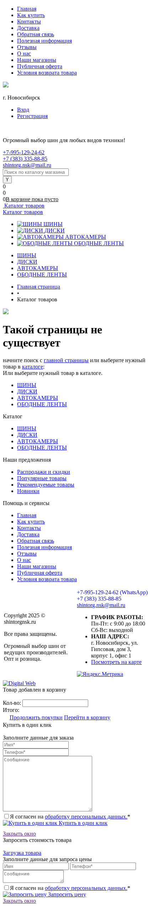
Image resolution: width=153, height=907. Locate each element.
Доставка (28, 28)
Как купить (31, 15)
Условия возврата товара (47, 73)
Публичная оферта (39, 66)
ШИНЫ (53, 224)
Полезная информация (44, 41)
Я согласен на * (70, 817)
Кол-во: (12, 703)
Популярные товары (42, 478)
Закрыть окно (19, 834)
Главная (26, 9)
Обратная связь (35, 34)
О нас (24, 53)
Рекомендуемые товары (45, 485)
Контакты (29, 21)
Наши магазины (36, 60)
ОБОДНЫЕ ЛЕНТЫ (99, 243)
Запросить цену (66, 894)
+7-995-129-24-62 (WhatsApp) (112, 592)
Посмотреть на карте (116, 662)
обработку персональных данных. (86, 817)
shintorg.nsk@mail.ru (27, 165)
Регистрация (32, 116)
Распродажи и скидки (43, 472)
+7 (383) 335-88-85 (25, 159)
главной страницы (66, 360)
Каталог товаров (23, 206)
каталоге (32, 367)
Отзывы (27, 47)
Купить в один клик (82, 823)
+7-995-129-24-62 (23, 152)
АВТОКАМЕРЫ (85, 237)
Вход (23, 110)
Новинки (28, 491)
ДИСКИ (54, 230)
